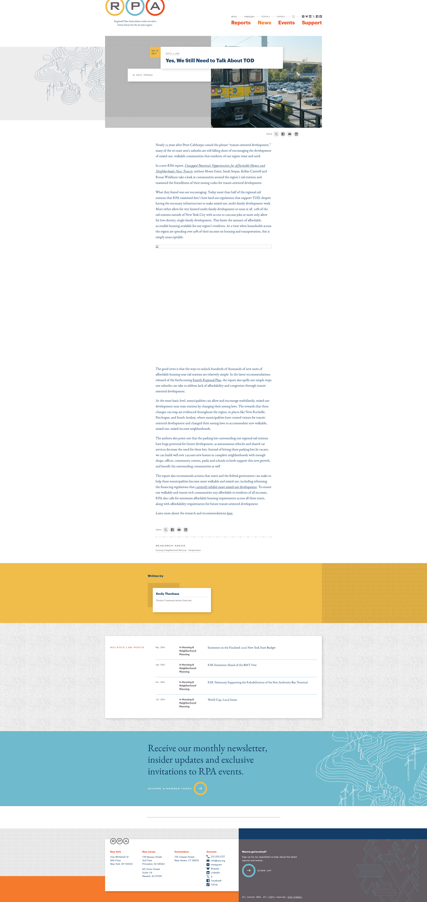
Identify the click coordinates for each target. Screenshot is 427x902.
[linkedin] (296, 134)
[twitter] (276, 134)
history (266, 16)
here (230, 513)
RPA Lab (172, 53)
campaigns (249, 16)
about (234, 16)
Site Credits (295, 897)
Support (312, 22)
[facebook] (283, 134)
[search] (293, 16)
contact (281, 16)
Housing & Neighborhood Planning (187, 651)
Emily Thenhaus (144, 75)
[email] (290, 134)
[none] (179, 597)
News (264, 22)
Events (286, 22)
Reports (241, 22)
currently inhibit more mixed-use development (226, 487)
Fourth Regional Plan (207, 380)
